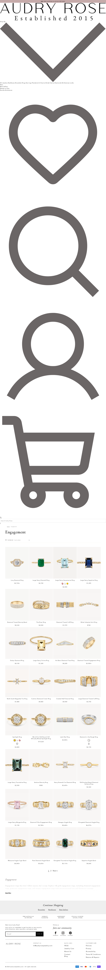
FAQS (66, 946)
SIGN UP (39, 934)
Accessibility (90, 951)
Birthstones (66, 83)
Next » (55, 871)
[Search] (53, 251)
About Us (67, 951)
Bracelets (18, 83)
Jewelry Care (69, 949)
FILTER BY (10, 540)
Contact (67, 954)
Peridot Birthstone (6, 90)
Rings (24, 83)
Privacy (88, 949)
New (1, 85)
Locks (72, 83)
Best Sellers (4, 86)
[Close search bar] (53, 523)
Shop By (3, 22)
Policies (89, 946)
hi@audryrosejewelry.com (42, 946)
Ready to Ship (4, 88)
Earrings (29, 83)
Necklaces (11, 83)
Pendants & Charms (39, 83)
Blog (66, 956)
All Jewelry (4, 83)
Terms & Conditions (93, 954)
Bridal (48, 83)
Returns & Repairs (92, 957)
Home (8, 526)
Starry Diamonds (56, 83)
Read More (8, 893)
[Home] (53, 12)
